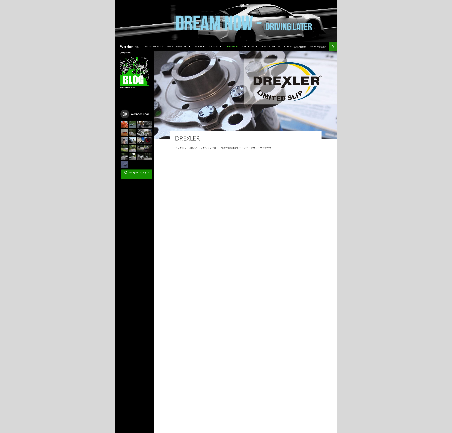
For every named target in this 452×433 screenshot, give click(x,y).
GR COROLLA (248, 46)
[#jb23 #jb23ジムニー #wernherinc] (148, 148)
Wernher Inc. (129, 47)
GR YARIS (230, 46)
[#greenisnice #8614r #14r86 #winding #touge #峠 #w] (124, 156)
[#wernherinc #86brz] (132, 132)
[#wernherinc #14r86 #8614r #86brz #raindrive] (124, 164)
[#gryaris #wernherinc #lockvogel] (140, 156)
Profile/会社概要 (318, 46)
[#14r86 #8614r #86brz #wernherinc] (132, 124)
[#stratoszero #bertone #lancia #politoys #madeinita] (124, 132)
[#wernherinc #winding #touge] (132, 148)
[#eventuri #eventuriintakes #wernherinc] (148, 140)
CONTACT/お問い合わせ (295, 46)
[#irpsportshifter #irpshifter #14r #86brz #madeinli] (140, 132)
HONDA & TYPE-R (269, 46)
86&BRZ (198, 46)
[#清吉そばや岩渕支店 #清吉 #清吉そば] (140, 140)
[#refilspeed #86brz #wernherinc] (148, 132)
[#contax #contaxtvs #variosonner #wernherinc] (124, 140)
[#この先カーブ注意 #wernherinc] (140, 124)
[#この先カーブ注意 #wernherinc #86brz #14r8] (148, 124)
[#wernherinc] (132, 140)
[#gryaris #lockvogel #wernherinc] (132, 156)
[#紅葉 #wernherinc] (124, 124)
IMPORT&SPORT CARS (177, 46)
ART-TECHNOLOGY (154, 46)
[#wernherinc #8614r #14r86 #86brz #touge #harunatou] (140, 148)
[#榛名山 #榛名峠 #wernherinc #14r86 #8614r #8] (124, 148)
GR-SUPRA (214, 46)
